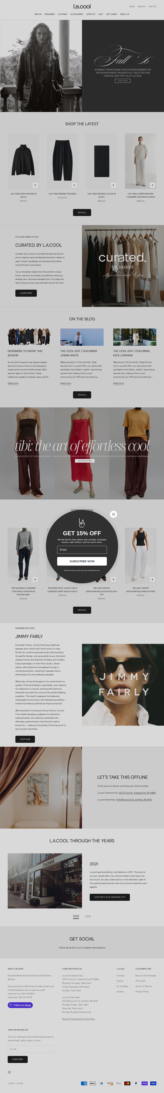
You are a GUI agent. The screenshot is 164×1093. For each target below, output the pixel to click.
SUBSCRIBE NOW (82, 561)
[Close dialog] (113, 514)
